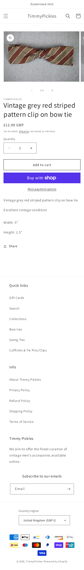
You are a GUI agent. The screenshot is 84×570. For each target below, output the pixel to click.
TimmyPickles (34, 561)
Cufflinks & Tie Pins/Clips (28, 350)
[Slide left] (32, 90)
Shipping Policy (20, 411)
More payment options (42, 189)
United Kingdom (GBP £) (40, 520)
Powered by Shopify (56, 561)
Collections (18, 319)
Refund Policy (19, 401)
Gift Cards (16, 298)
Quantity (9, 139)
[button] (6, 16)
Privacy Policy (19, 390)
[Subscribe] (68, 488)
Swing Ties (17, 340)
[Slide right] (52, 90)
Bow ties (15, 329)
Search (14, 308)
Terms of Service (21, 422)
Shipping (24, 131)
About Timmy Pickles (25, 379)
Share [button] (13, 246)
